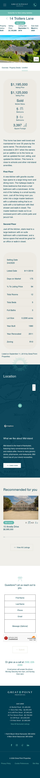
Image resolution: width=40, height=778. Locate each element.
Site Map (36, 763)
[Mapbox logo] (9, 426)
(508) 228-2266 (26, 663)
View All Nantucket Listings (20, 724)
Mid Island (20, 23)
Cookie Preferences (22, 763)
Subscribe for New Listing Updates (20, 13)
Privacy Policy (6, 763)
